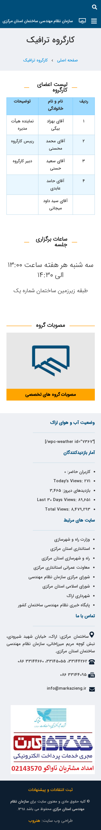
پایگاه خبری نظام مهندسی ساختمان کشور (54, 605)
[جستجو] (94, 7)
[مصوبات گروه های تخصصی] (50, 361)
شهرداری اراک (78, 596)
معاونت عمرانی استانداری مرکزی (61, 567)
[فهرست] (94, 21)
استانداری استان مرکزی (70, 548)
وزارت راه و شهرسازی (71, 539)
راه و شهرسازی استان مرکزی (66, 558)
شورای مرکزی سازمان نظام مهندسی (59, 577)
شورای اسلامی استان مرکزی (66, 586)
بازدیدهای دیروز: (75, 490)
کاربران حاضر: (78, 471)
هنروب (34, 820)
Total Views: (58, 509)
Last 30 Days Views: (57, 500)
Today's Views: (68, 481)
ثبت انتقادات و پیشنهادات (50, 789)
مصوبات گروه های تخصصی (50, 394)
